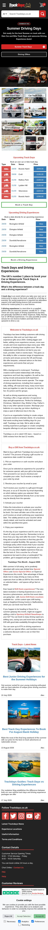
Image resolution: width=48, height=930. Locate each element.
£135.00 (40, 185)
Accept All (40, 916)
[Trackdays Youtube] (29, 819)
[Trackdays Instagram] (21, 819)
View (41, 224)
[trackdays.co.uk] (20, 7)
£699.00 (40, 169)
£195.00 (40, 174)
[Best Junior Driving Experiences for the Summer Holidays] (24, 657)
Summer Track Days (23, 47)
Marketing (26, 925)
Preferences (40, 921)
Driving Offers (24, 54)
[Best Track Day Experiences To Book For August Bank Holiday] (24, 712)
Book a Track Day (24, 205)
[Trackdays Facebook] (5, 819)
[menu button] (4, 5)
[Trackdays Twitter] (13, 819)
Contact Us (19, 867)
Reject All (8, 916)
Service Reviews (37, 893)
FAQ (3, 872)
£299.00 (40, 196)
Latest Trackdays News (13, 824)
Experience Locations (12, 829)
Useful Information (10, 834)
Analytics (25, 921)
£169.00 (40, 180)
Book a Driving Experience (24, 260)
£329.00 (40, 191)
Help (4, 876)
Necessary (11, 921)
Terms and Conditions (12, 839)
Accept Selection (24, 916)
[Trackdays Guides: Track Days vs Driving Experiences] (24, 765)
